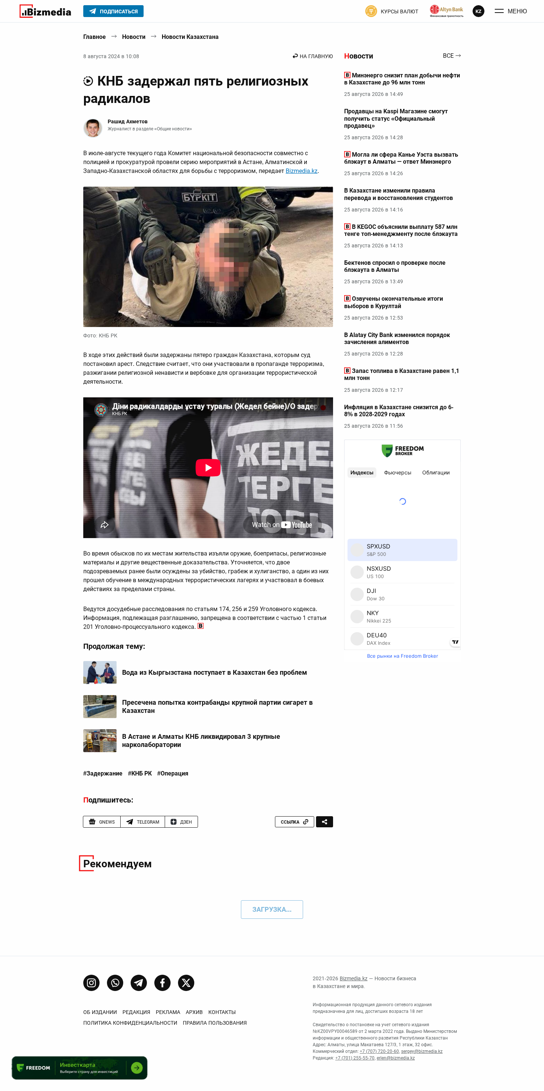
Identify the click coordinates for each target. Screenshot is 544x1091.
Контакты (222, 1012)
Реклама (168, 1012)
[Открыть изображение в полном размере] (208, 257)
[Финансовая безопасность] (446, 11)
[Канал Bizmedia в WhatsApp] (115, 983)
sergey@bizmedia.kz (422, 1051)
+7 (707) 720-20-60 (379, 1051)
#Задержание (102, 774)
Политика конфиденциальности (130, 1022)
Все (448, 56)
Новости (133, 36)
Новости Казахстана (190, 36)
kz (478, 11)
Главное (94, 36)
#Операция (172, 774)
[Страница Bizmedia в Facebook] (162, 983)
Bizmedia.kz (302, 170)
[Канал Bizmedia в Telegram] (139, 983)
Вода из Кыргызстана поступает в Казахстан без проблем (214, 672)
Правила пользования (215, 1022)
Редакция (136, 1012)
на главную (316, 56)
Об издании (100, 1012)
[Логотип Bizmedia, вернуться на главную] (45, 11)
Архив (194, 1012)
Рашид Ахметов (128, 121)
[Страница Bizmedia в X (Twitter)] (186, 983)
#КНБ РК (140, 774)
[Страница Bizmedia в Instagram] (91, 983)
